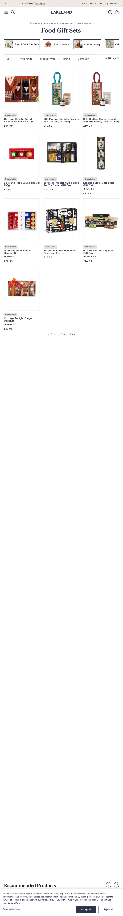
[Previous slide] (108, 884)
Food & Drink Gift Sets (63, 23)
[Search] (12, 12)
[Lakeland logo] (61, 12)
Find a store (96, 3)
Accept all (86, 909)
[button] (7, 3)
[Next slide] (116, 884)
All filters (111, 58)
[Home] (30, 23)
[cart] (116, 12)
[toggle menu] (6, 12)
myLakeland (111, 3)
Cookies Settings (11, 909)
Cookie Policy (15, 903)
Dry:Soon (40, 3)
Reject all (108, 909)
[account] (110, 12)
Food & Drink (41, 23)
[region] (61, 902)
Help (84, 3)
